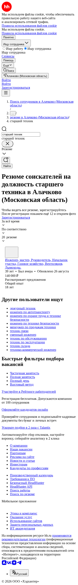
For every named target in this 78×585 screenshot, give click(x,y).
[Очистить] (7, 143)
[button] (6, 80)
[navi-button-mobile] (6, 93)
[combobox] (21, 134)
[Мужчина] (11, 252)
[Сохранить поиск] (6, 160)
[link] (9, 70)
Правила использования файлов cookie (29, 33)
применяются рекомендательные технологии (36, 537)
